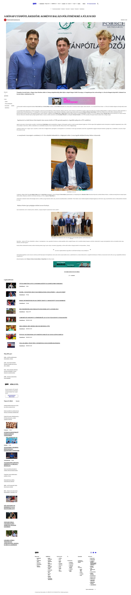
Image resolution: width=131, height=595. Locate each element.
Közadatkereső (92, 575)
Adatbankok (42, 3)
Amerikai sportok (71, 567)
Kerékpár (60, 563)
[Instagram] (91, 552)
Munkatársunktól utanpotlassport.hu (13, 19)
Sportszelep (80, 556)
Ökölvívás (60, 564)
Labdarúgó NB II (39, 561)
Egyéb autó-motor (81, 570)
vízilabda (6, 101)
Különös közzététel (92, 574)
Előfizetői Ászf (92, 578)
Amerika (63, 3)
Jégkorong (71, 565)
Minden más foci (49, 577)
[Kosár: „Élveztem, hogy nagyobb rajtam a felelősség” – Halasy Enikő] (11, 296)
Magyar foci (37, 556)
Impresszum (92, 558)
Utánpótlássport (22, 286)
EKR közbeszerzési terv (92, 569)
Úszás (60, 559)
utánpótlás (12, 105)
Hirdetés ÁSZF (93, 577)
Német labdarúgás (50, 566)
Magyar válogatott (38, 566)
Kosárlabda (71, 563)
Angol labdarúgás (7, 460)
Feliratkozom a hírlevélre (12, 396)
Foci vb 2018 (49, 572)
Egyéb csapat (70, 571)
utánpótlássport (7, 107)
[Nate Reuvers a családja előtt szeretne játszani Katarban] (11, 518)
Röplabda (5, 445)
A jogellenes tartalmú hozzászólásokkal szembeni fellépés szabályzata (93, 563)
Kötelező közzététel (92, 567)
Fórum (81, 572)
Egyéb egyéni (60, 568)
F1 (66, 3)
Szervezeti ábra (93, 571)
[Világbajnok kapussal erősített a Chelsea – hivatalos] (11, 458)
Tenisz (60, 566)
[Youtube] (95, 552)
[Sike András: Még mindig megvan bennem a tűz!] (11, 330)
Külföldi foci (48, 556)
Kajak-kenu (60, 561)
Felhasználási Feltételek (92, 583)
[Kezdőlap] (35, 4)
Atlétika (60, 558)
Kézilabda (71, 562)
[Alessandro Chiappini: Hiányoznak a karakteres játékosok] (11, 443)
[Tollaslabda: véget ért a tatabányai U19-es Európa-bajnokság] (11, 347)
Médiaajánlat (92, 559)
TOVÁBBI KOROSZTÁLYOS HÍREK (72, 271)
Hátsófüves (39, 562)
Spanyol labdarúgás (50, 561)
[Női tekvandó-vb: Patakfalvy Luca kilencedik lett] (11, 501)
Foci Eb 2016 (49, 574)
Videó (81, 575)
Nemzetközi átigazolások (50, 579)
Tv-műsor (81, 573)
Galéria (79, 3)
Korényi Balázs (7, 105)
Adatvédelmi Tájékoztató (92, 580)
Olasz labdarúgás (50, 563)
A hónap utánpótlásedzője (8, 103)
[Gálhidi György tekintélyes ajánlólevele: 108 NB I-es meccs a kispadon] (11, 536)
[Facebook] (93, 552)
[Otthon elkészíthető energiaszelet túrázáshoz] (11, 428)
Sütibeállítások (93, 584)
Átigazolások (39, 564)
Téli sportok (60, 570)
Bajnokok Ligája (49, 568)
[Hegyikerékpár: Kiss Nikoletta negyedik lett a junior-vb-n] (11, 313)
